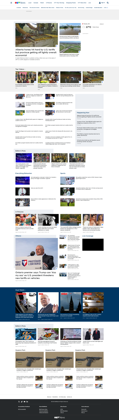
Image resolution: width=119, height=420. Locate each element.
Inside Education (98, 7)
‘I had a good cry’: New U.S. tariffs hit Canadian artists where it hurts (73, 266)
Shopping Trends (71, 2)
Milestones (25, 7)
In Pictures (49, 2)
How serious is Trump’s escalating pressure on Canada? (69, 315)
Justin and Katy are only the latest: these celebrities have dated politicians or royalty (47, 229)
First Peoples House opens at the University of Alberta (24, 85)
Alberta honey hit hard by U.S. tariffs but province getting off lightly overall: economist (36, 52)
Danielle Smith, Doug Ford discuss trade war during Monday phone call (64, 95)
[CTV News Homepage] (20, 3)
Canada (36, 2)
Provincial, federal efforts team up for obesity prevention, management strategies (35, 104)
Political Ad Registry (43, 412)
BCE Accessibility (22, 409)
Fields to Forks (59, 7)
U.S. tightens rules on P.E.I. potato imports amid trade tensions (92, 315)
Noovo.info (83, 409)
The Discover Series (34, 7)
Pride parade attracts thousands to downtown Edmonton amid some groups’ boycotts (40, 166)
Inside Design (89, 7)
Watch (42, 2)
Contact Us (69, 396)
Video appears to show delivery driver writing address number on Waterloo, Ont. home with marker (24, 316)
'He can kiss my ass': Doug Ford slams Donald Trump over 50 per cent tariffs (48, 316)
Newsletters (55, 396)
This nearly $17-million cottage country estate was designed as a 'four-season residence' (70, 229)
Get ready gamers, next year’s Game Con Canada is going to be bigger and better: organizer (23, 166)
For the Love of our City (70, 7)
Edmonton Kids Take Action (47, 7)
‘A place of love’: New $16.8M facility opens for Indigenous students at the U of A (34, 96)
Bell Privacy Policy (43, 409)
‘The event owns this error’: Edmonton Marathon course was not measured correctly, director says (77, 166)
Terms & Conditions (43, 410)
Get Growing (81, 7)
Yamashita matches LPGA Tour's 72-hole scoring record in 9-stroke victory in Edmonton (89, 189)
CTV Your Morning (59, 2)
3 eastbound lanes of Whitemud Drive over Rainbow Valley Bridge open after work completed (58, 143)
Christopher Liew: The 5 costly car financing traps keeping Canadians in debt (25, 343)
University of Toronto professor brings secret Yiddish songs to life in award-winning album (70, 343)
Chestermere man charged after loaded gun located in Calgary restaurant (29, 369)
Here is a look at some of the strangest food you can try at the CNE (24, 229)
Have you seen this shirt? (37, 188)
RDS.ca (83, 412)
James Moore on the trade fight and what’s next (93, 342)
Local (29, 2)
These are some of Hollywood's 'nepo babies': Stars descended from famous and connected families (93, 229)
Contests (19, 7)
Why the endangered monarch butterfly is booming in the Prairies (47, 342)
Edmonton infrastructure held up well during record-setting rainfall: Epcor (70, 85)
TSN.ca (62, 412)
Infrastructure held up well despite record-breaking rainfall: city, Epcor (69, 37)
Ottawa (18, 236)
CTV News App (62, 396)
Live (89, 2)
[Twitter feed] (19, 401)
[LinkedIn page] (27, 401)
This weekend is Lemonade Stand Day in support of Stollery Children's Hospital (48, 86)
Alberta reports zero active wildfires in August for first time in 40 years (58, 165)
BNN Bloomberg (64, 410)
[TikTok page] (22, 401)
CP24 (61, 409)
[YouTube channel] (24, 401)
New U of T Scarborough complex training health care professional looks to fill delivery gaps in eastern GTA (74, 276)
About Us (49, 396)
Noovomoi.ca (84, 410)
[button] (101, 161)
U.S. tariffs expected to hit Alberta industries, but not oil (92, 85)
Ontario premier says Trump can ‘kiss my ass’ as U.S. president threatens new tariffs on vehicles (35, 275)
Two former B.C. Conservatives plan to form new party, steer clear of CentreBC (74, 256)
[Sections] (11, 2)
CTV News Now (82, 2)
